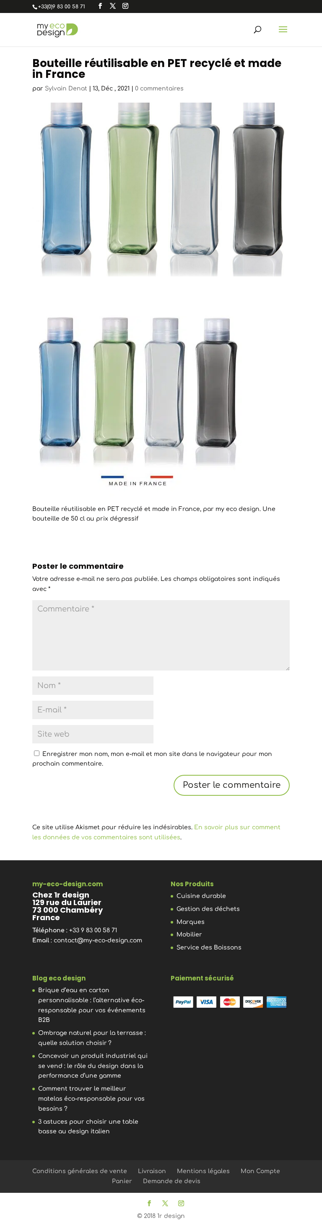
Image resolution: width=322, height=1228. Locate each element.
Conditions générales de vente (79, 1171)
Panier (122, 1181)
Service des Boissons (209, 947)
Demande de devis (171, 1181)
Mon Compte (260, 1171)
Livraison (152, 1171)
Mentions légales (203, 1171)
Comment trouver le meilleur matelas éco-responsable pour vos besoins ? (91, 1099)
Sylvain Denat (66, 88)
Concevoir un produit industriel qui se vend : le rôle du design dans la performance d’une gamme (93, 1066)
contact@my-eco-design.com (98, 940)
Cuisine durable (201, 896)
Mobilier (189, 934)
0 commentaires (159, 88)
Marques (191, 922)
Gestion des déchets (208, 909)
